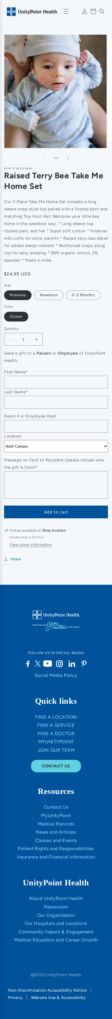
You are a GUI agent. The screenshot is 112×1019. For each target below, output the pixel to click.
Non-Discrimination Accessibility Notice (47, 990)
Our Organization (56, 915)
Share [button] (15, 559)
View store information (31, 544)
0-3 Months (83, 295)
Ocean (16, 316)
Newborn (49, 295)
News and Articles (56, 832)
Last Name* (16, 392)
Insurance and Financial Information (56, 857)
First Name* (16, 371)
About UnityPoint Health (56, 898)
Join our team (56, 750)
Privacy (15, 997)
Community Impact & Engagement (55, 931)
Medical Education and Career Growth (56, 940)
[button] (102, 11)
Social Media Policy (56, 675)
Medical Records (56, 824)
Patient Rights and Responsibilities (56, 848)
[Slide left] (44, 158)
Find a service (55, 725)
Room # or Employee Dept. (30, 416)
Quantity (11, 329)
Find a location (56, 717)
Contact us (56, 766)
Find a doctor (56, 733)
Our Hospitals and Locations (56, 923)
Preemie (18, 295)
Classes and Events (56, 840)
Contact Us (56, 807)
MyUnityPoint (56, 741)
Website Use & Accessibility (58, 997)
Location (12, 436)
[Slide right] (68, 158)
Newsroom (56, 906)
